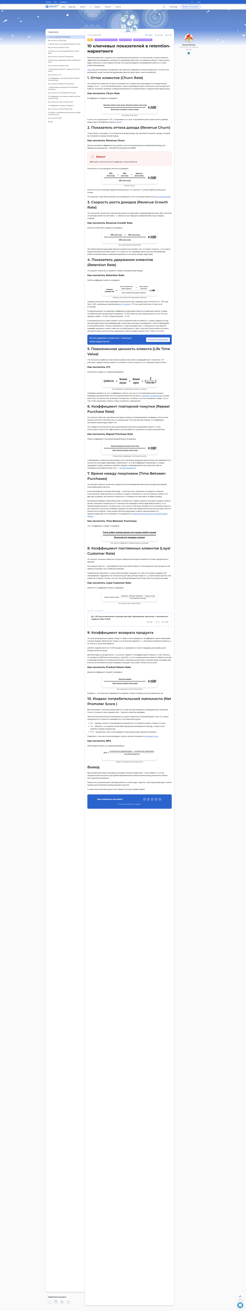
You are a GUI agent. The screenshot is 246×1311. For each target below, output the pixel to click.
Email (90, 39)
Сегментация (125, 39)
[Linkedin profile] (189, 53)
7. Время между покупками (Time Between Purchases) (63, 88)
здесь (118, 122)
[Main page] (52, 6)
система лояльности (127, 468)
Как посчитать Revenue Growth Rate (60, 57)
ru (192, 2)
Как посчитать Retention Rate (58, 66)
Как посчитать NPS (55, 118)
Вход (198, 2)
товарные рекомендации (151, 396)
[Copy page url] (50, 1301)
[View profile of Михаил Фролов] (189, 38)
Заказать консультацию (190, 7)
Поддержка (63, 2)
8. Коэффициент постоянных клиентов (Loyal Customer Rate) (64, 97)
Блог (55, 2)
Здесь (89, 69)
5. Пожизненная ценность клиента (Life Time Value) (64, 70)
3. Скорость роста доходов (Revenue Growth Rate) (63, 52)
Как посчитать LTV (54, 75)
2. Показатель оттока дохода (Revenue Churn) (64, 44)
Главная (48, 2)
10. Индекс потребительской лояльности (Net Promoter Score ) (64, 113)
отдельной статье (151, 736)
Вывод (50, 122)
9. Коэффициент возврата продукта (61, 105)
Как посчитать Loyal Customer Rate (60, 102)
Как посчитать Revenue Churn (58, 47)
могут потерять (124, 304)
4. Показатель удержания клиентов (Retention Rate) (64, 61)
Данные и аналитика (143, 39)
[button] (240, 1305)
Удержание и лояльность (106, 39)
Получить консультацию (158, 340)
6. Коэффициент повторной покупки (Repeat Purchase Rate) (63, 79)
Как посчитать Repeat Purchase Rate (61, 84)
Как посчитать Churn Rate (57, 40)
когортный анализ (163, 196)
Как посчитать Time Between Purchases (62, 93)
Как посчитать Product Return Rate (60, 109)
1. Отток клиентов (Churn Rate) (59, 37)
